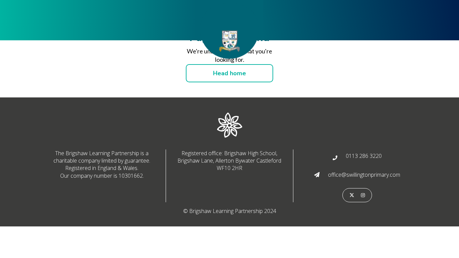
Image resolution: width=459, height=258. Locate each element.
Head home (229, 73)
